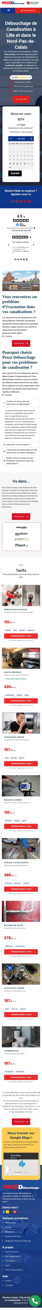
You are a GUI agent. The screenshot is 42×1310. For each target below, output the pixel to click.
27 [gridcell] (21, 163)
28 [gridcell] (25, 163)
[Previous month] (11, 138)
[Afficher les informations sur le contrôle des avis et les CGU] (34, 228)
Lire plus (8, 336)
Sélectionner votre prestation (20, 128)
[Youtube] (14, 1211)
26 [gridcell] (17, 163)
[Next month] (31, 138)
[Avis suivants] (33, 245)
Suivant (15, 173)
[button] (8, 10)
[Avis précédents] (8, 245)
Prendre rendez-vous (21, 636)
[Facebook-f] (3, 1211)
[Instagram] (11, 1211)
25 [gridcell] (14, 163)
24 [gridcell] (10, 163)
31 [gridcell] (10, 167)
